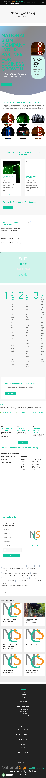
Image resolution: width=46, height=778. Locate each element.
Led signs (33, 570)
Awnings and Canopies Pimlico (32, 619)
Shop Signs (26, 578)
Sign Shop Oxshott (8, 670)
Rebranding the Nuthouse (6, 429)
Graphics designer (18, 570)
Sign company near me (34, 578)
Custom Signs (5, 568)
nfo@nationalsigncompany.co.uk (9, 456)
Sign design (4, 580)
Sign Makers (24, 580)
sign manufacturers (32, 580)
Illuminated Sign (27, 570)
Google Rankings (33, 568)
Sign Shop (40, 580)
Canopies (37, 565)
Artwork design (5, 565)
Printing (23, 575)
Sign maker (18, 580)
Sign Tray (4, 583)
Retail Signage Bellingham (7, 591)
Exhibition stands (19, 568)
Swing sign (29, 583)
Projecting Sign (30, 575)
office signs (14, 573)
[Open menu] (43, 2)
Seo (35, 575)
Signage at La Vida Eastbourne (23, 429)
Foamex (26, 568)
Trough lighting (35, 583)
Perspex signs (34, 573)
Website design (12, 585)
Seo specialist (13, 578)
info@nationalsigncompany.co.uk (24, 750)
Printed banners (17, 575)
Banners (16, 565)
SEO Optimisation (24, 701)
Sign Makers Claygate (9, 619)
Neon (38, 570)
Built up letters (23, 565)
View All (23, 442)
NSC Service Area (23, 10)
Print (11, 575)
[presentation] (11, 610)
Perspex (28, 573)
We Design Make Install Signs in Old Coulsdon (10, 645)
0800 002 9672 (5, 459)
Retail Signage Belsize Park (38, 591)
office (9, 573)
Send (11, 555)
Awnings (11, 565)
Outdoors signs (22, 573)
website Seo (27, 585)
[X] (23, 774)
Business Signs (30, 565)
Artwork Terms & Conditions (24, 718)
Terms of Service (24, 709)
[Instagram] (25, 774)
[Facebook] (21, 774)
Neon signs (4, 573)
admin (20, 16)
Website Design (24, 698)
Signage (9, 583)
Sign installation (11, 580)
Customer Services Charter (24, 717)
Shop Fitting (19, 578)
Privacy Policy (24, 713)
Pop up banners (5, 575)
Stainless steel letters (20, 583)
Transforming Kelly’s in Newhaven (37, 430)
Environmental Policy (24, 715)
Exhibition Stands (24, 699)
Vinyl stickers (4, 585)
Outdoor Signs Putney (32, 645)
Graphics (11, 570)
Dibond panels (12, 568)
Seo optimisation (5, 578)
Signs (13, 583)
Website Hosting (20, 585)
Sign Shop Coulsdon (32, 670)
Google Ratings (5, 570)
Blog (2, 426)
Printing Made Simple (24, 696)
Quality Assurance (24, 711)
